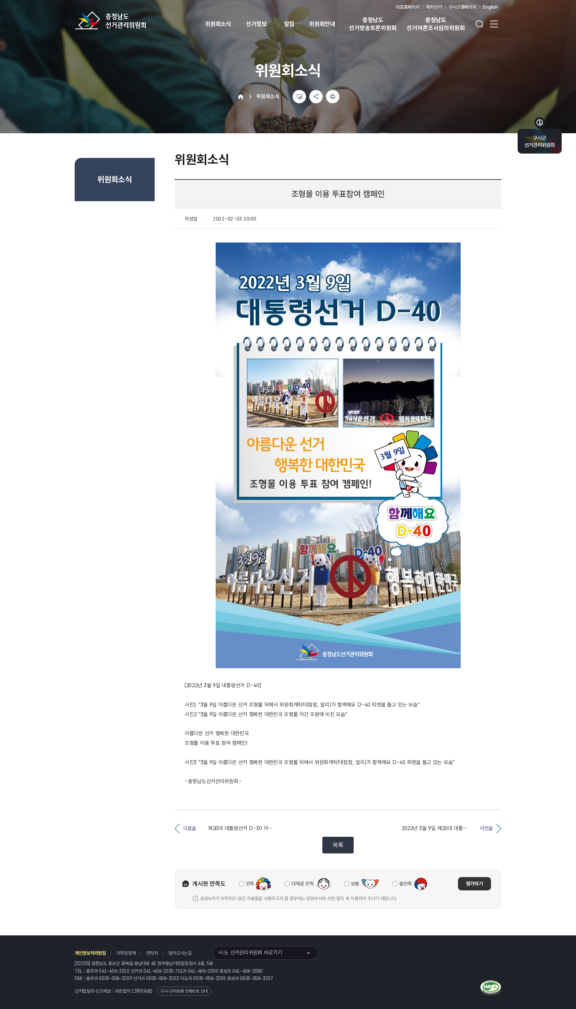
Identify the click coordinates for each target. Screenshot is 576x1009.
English (490, 7)
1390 (137, 991)
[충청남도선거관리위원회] (131, 20)
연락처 (152, 953)
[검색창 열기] (479, 24)
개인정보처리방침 (90, 953)
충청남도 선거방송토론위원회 (372, 23)
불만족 (405, 884)
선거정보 (256, 23)
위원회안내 (322, 23)
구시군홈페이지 (462, 7)
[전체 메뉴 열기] (494, 24)
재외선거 (434, 7)
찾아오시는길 (180, 953)
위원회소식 (218, 23)
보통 (355, 884)
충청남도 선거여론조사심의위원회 (436, 23)
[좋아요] (299, 96)
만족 (250, 884)
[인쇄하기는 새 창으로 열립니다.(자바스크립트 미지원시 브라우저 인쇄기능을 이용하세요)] (332, 96)
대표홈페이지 (407, 7)
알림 (289, 23)
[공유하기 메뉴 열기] (316, 96)
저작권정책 (126, 953)
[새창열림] (490, 987)
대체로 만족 (302, 884)
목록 (338, 844)
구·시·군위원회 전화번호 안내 (184, 991)
